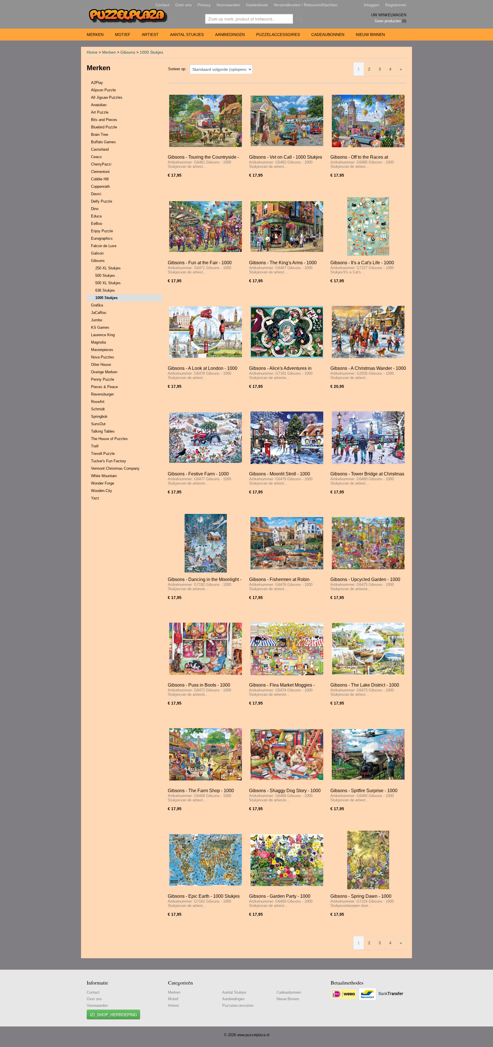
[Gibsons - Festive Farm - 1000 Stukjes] (205, 437)
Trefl (94, 446)
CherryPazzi (101, 164)
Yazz (95, 498)
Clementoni (100, 172)
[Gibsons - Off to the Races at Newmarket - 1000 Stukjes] (368, 121)
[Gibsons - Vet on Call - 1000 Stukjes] (286, 121)
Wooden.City (101, 491)
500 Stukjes (105, 275)
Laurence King (103, 335)
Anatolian (98, 105)
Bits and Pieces (104, 120)
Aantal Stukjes (187, 34)
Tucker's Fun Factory (108, 461)
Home (92, 52)
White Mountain (104, 476)
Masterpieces (102, 350)
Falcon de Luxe (103, 246)
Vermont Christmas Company (115, 468)
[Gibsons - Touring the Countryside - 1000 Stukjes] (205, 121)
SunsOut (98, 424)
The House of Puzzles (109, 439)
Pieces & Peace (104, 387)
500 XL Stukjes (108, 283)
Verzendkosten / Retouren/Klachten (306, 5)
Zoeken (298, 19)
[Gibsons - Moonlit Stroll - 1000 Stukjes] (286, 437)
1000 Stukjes (151, 52)
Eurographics (102, 238)
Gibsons (127, 52)
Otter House (101, 364)
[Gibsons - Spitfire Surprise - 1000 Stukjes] (368, 754)
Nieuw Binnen (370, 34)
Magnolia (98, 342)
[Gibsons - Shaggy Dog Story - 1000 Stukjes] (286, 754)
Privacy (204, 5)
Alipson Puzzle (103, 90)
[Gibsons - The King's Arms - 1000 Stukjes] (286, 226)
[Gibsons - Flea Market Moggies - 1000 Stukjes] (286, 649)
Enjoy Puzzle (102, 231)
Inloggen (371, 5)
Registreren (395, 5)
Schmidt (98, 409)
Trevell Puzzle (103, 453)
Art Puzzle (99, 112)
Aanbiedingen (230, 34)
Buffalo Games (103, 142)
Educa (96, 216)
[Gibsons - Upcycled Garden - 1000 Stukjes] (368, 543)
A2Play (97, 82)
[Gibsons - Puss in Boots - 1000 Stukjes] (205, 649)
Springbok (99, 416)
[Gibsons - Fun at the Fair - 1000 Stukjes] (205, 226)
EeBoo (96, 223)
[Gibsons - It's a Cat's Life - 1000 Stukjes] (368, 226)
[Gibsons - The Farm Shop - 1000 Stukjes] (205, 754)
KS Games (100, 327)
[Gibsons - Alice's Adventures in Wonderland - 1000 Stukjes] (286, 332)
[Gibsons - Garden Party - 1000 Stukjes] (286, 860)
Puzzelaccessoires (278, 34)
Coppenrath (100, 186)
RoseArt (97, 402)
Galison (97, 253)
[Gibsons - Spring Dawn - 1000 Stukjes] (368, 860)
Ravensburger (102, 394)
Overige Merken (104, 372)
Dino (94, 209)
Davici (96, 194)
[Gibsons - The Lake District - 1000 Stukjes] (368, 649)
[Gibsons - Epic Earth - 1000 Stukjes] (205, 860)
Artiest (150, 34)
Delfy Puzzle (101, 201)
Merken (95, 34)
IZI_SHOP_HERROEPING (113, 1014)
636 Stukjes (105, 290)
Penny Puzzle (102, 379)
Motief (122, 34)
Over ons (183, 5)
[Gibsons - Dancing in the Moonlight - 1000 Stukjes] (205, 543)
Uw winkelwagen (388, 15)
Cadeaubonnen (327, 34)
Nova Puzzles (102, 357)
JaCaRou (98, 312)
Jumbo (96, 320)
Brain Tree (99, 134)
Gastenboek (257, 5)
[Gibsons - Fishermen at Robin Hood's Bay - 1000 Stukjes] (286, 543)
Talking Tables (103, 431)
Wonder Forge (102, 483)
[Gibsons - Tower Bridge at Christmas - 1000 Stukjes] (368, 437)
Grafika (97, 305)
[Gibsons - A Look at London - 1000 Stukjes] (205, 332)
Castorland (100, 149)
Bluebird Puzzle (104, 127)
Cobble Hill (100, 179)
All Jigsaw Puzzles (106, 97)
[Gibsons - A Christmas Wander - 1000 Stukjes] (368, 332)
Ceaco (96, 157)
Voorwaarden (228, 5)
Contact (162, 5)
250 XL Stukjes (108, 268)
